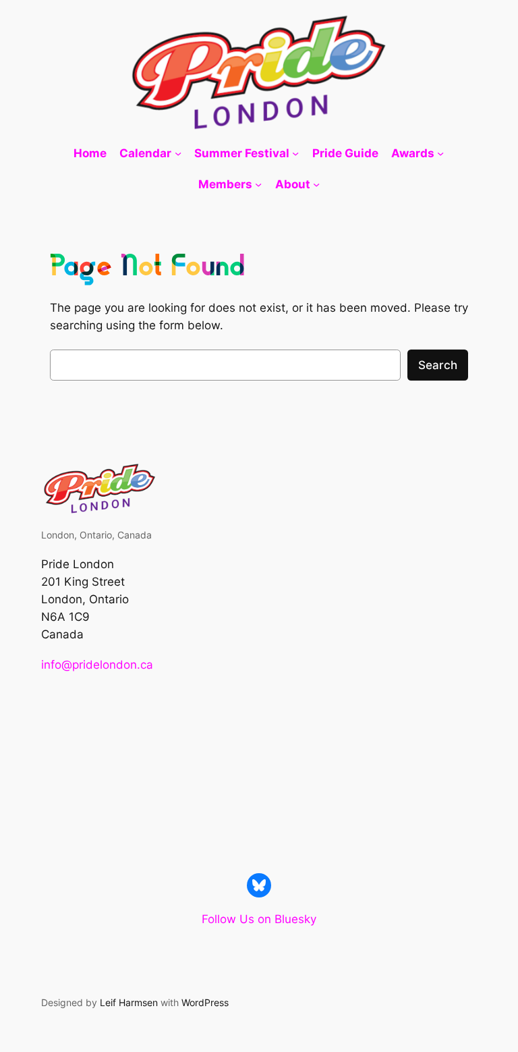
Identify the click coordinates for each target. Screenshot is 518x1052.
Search (437, 365)
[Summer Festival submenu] (295, 153)
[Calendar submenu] (178, 153)
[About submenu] (316, 184)
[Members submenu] (258, 184)
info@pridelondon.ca (97, 664)
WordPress (205, 1002)
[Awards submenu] (440, 153)
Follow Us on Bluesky (259, 919)
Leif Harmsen (129, 1002)
